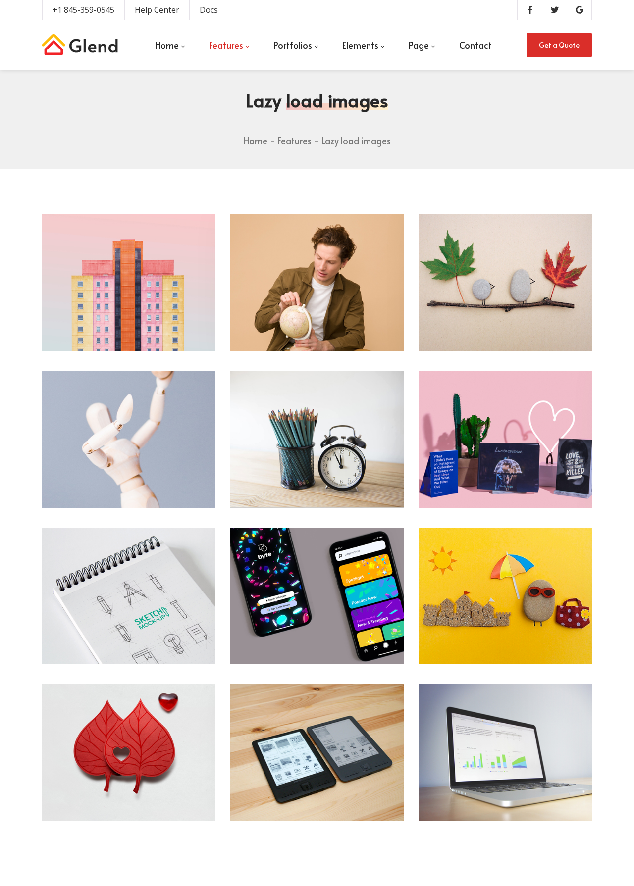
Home (255, 140)
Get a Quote (559, 44)
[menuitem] (170, 45)
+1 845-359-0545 (83, 9)
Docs (209, 9)
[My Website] (80, 45)
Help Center (157, 9)
